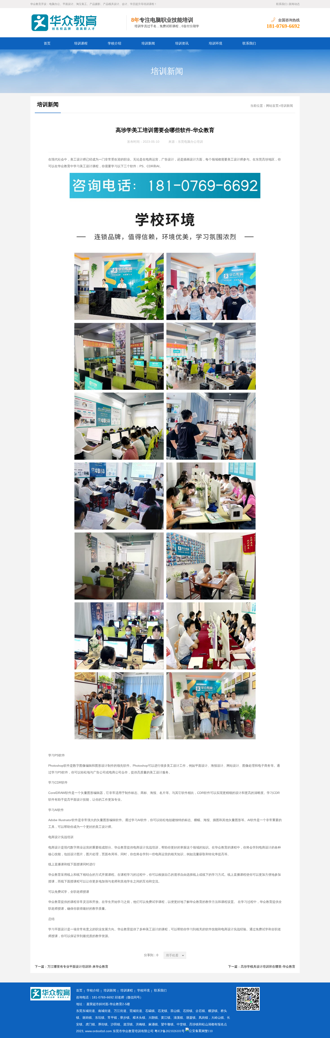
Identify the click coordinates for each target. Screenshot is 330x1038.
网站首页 (272, 105)
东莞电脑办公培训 (190, 141)
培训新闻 (148, 43)
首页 (47, 43)
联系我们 (281, 4)
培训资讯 (182, 43)
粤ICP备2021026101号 (169, 1031)
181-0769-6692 (283, 26)
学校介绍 (114, 43)
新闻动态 (294, 4)
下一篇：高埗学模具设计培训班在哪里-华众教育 (261, 966)
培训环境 (215, 43)
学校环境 (143, 990)
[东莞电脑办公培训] (78, 22)
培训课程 (81, 43)
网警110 (207, 1031)
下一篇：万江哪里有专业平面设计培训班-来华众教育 (71, 966)
